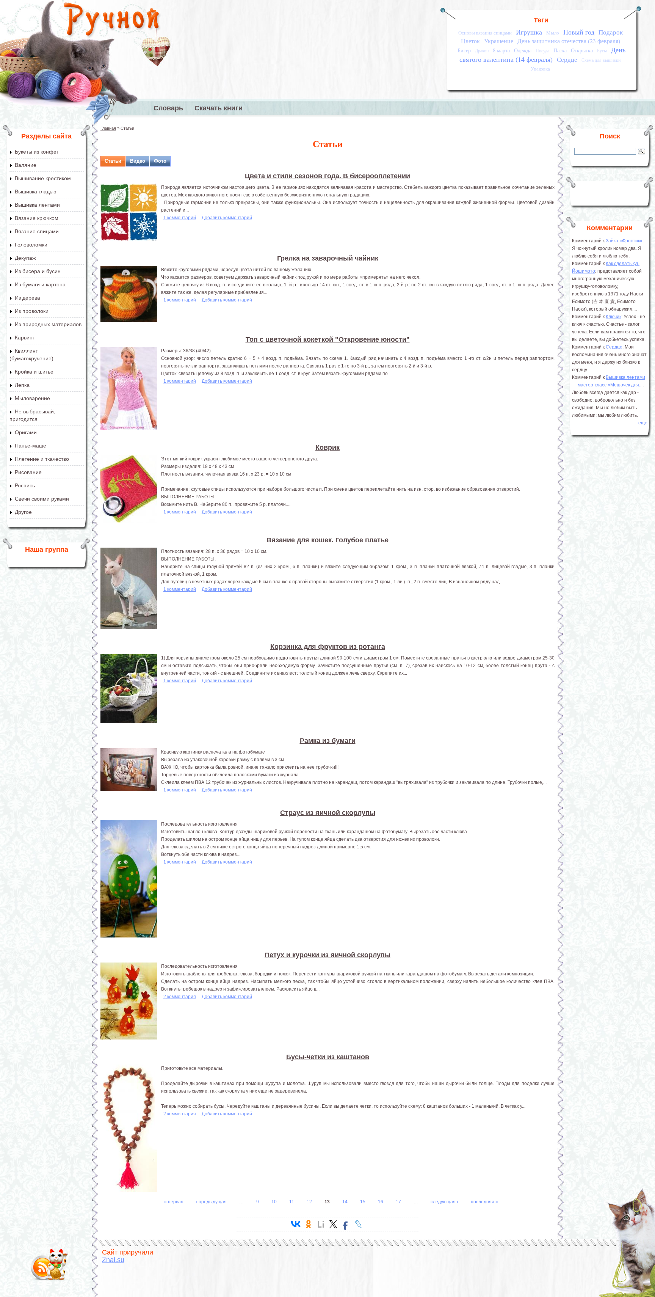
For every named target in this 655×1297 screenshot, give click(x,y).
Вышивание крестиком (43, 178)
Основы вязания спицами (485, 32)
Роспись (25, 485)
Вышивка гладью (35, 191)
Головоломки (31, 245)
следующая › (444, 1201)
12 (309, 1201)
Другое (23, 512)
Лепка (22, 385)
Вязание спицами (37, 231)
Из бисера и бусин (38, 271)
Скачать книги (218, 108)
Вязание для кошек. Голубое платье (327, 540)
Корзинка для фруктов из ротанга (327, 646)
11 (291, 1201)
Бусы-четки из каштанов (327, 1057)
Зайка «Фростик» (624, 240)
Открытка (582, 50)
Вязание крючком (36, 218)
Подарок (611, 32)
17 (398, 1201)
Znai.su (113, 1260)
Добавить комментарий (227, 217)
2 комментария (179, 996)
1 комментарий (179, 217)
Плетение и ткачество (42, 459)
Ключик (613, 316)
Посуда (542, 50)
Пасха (560, 50)
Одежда (522, 50)
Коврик (327, 447)
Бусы (602, 50)
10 (274, 1201)
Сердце (567, 59)
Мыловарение (32, 398)
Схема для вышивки (601, 60)
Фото (160, 161)
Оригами (26, 432)
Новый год (578, 31)
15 (362, 1201)
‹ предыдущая (211, 1201)
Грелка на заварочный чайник (327, 258)
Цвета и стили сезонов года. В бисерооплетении (327, 176)
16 (380, 1201)
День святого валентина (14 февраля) (542, 54)
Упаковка (540, 68)
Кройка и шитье (34, 372)
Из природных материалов (48, 324)
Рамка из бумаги (328, 740)
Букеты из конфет (37, 152)
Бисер (464, 50)
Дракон (482, 50)
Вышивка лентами (37, 205)
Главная (108, 128)
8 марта (501, 50)
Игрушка (529, 31)
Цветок (470, 41)
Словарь (168, 108)
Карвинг (24, 337)
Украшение (498, 41)
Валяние (25, 165)
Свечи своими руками (42, 499)
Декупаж (25, 258)
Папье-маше (30, 446)
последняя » (484, 1201)
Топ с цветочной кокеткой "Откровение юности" (328, 339)
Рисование (28, 472)
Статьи (113, 161)
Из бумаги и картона (40, 284)
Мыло (552, 32)
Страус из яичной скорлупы (327, 813)
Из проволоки (32, 311)
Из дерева (27, 298)
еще (642, 423)
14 (345, 1201)
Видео (137, 161)
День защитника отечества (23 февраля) (568, 41)
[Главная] (112, 21)
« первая (173, 1201)
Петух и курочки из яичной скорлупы (327, 955)
